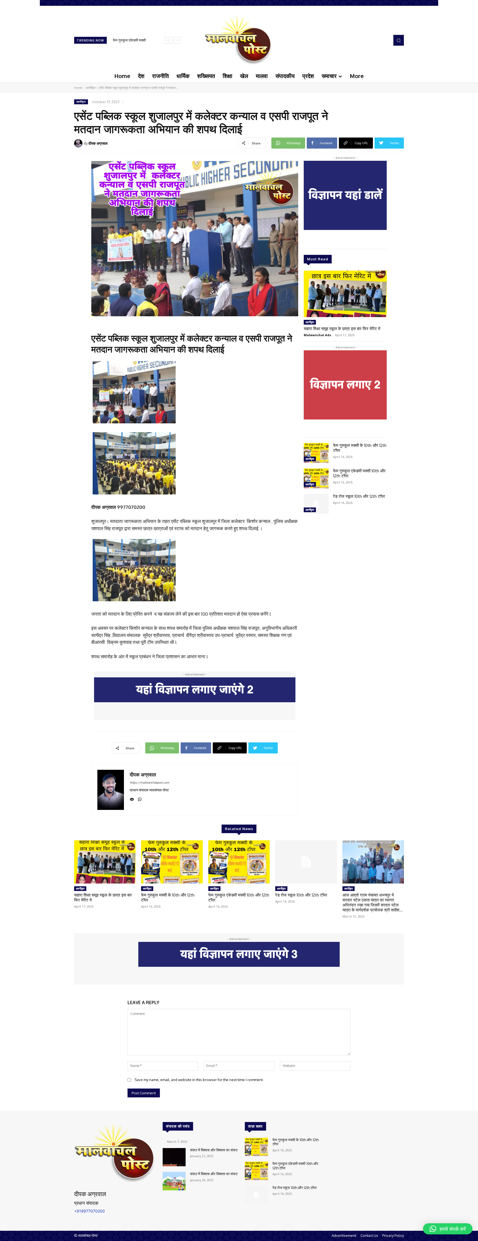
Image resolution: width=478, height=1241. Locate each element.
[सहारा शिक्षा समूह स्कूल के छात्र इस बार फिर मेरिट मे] (345, 294)
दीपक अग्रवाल (98, 143)
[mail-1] (132, 798)
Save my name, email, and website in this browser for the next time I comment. (199, 1079)
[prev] (168, 40)
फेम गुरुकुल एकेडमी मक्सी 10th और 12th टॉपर (359, 473)
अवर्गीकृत (90, 88)
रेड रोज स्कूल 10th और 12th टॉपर (359, 496)
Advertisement (344, 1235)
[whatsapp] (140, 798)
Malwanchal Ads (317, 335)
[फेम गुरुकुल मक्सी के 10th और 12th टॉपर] (316, 453)
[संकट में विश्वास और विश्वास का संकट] (174, 1157)
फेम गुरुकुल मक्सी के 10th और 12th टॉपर (359, 448)
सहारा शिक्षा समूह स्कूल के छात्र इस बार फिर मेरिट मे (342, 328)
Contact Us (369, 1235)
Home (78, 88)
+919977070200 (89, 1211)
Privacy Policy (393, 1235)
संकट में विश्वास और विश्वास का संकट (214, 1150)
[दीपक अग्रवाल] (79, 143)
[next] (176, 40)
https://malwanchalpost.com (149, 782)
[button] (398, 40)
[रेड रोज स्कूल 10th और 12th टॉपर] (316, 504)
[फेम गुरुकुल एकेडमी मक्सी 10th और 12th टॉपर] (316, 478)
